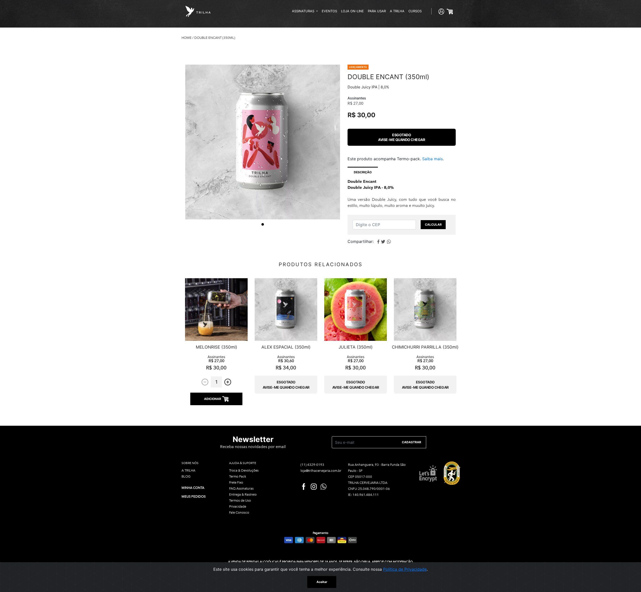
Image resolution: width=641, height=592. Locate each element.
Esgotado (401, 137)
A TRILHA (397, 11)
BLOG (186, 476)
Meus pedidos (194, 496)
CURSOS (415, 11)
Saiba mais (432, 158)
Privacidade (237, 506)
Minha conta (193, 488)
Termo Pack (237, 476)
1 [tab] (262, 224)
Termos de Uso (240, 500)
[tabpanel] (262, 142)
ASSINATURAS (303, 11)
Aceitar (321, 582)
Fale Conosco (239, 512)
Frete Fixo (236, 482)
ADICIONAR (212, 399)
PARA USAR (377, 11)
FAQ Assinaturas (241, 488)
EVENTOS (329, 11)
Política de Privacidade (405, 569)
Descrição (363, 172)
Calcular (433, 224)
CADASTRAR (411, 442)
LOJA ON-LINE (352, 11)
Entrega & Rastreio (243, 494)
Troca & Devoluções (244, 470)
